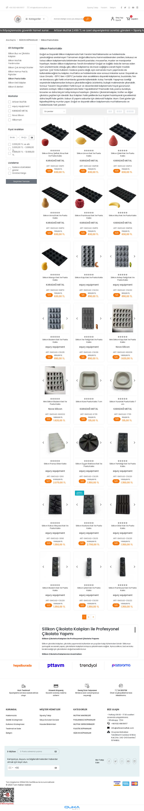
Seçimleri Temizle (21, 181)
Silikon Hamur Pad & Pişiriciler (18, 73)
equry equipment (20, 106)
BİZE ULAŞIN (113, 709)
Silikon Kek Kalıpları (17, 82)
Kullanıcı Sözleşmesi (15, 724)
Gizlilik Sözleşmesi (14, 719)
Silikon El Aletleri (15, 86)
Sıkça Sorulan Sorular (49, 719)
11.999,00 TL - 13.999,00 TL (23, 153)
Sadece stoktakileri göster (21, 169)
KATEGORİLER (80, 709)
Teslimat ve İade (13, 728)
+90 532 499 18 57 (119, 723)
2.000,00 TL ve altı (21, 144)
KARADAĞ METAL (20, 110)
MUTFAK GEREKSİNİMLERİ (83, 724)
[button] (132, 19)
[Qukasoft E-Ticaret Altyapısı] (72, 808)
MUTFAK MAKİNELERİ (82, 715)
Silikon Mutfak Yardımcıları (15, 62)
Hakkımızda (11, 715)
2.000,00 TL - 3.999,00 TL (23, 149)
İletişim (113, 7)
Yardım (104, 7)
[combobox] (10, 767)
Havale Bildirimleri (48, 724)
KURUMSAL (11, 709)
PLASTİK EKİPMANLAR (82, 728)
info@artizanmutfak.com (122, 728)
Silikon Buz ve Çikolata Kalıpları (19, 55)
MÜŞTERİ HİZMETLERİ (50, 709)
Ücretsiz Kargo (19, 173)
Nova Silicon (18, 115)
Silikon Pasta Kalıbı (17, 78)
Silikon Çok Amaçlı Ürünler (20, 67)
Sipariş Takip (92, 7)
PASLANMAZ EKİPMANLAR (84, 719)
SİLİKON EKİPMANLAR (82, 733)
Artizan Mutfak (19, 101)
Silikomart (17, 119)
